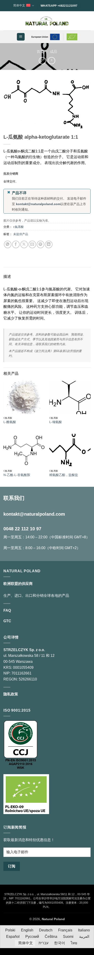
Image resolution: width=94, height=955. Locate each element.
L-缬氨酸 (55, 422)
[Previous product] (51, 60)
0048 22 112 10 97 (22, 528)
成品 (53, 52)
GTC (7, 621)
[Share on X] (24, 244)
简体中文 (19, 5)
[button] (20, 37)
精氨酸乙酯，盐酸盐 (63, 475)
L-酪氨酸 (9, 422)
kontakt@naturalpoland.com (38, 204)
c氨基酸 (18, 226)
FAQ (7, 610)
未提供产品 (20, 234)
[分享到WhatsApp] (7, 244)
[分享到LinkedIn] (48, 244)
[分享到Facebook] (16, 244)
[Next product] (42, 60)
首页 (40, 52)
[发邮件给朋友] (32, 244)
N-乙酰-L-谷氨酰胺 (16, 475)
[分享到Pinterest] (40, 244)
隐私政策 (10, 694)
